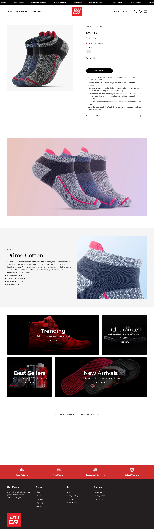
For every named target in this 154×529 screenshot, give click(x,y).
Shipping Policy (71, 496)
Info (67, 487)
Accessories (41, 506)
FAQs (67, 492)
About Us (98, 492)
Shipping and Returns (94, 116)
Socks (95, 26)
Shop (39, 487)
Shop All (39, 492)
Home (88, 26)
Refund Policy (71, 503)
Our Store (69, 499)
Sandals (39, 499)
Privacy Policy (100, 496)
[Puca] (77, 11)
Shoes (38, 496)
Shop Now (53, 341)
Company (99, 487)
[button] (135, 11)
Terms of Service (101, 499)
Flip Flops (40, 503)
